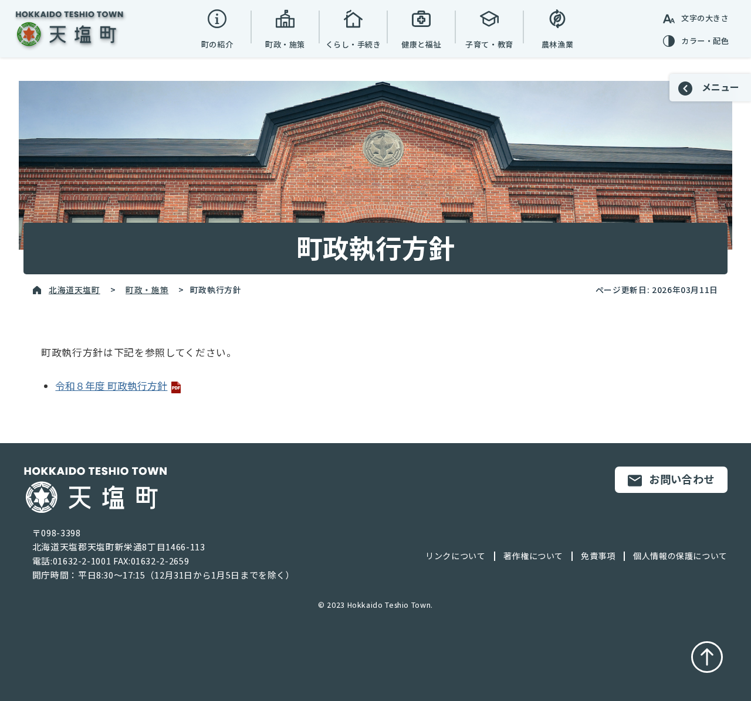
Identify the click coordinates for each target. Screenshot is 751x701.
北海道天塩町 (74, 289)
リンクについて (455, 556)
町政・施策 (147, 289)
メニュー (719, 87)
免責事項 (598, 556)
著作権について (533, 556)
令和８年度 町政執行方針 (111, 386)
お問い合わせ (682, 478)
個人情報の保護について (680, 556)
